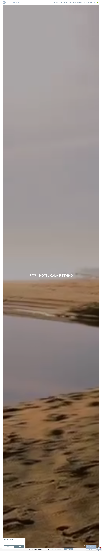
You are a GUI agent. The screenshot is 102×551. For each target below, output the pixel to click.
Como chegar (90, 2)
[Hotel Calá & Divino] (11, 2)
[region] (14, 543)
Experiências (79, 2)
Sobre (54, 2)
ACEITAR (19, 546)
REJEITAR (8, 546)
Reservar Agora (69, 549)
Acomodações (59, 2)
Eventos (85, 2)
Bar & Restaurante (71, 2)
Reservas (65, 2)
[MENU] (51, 275)
